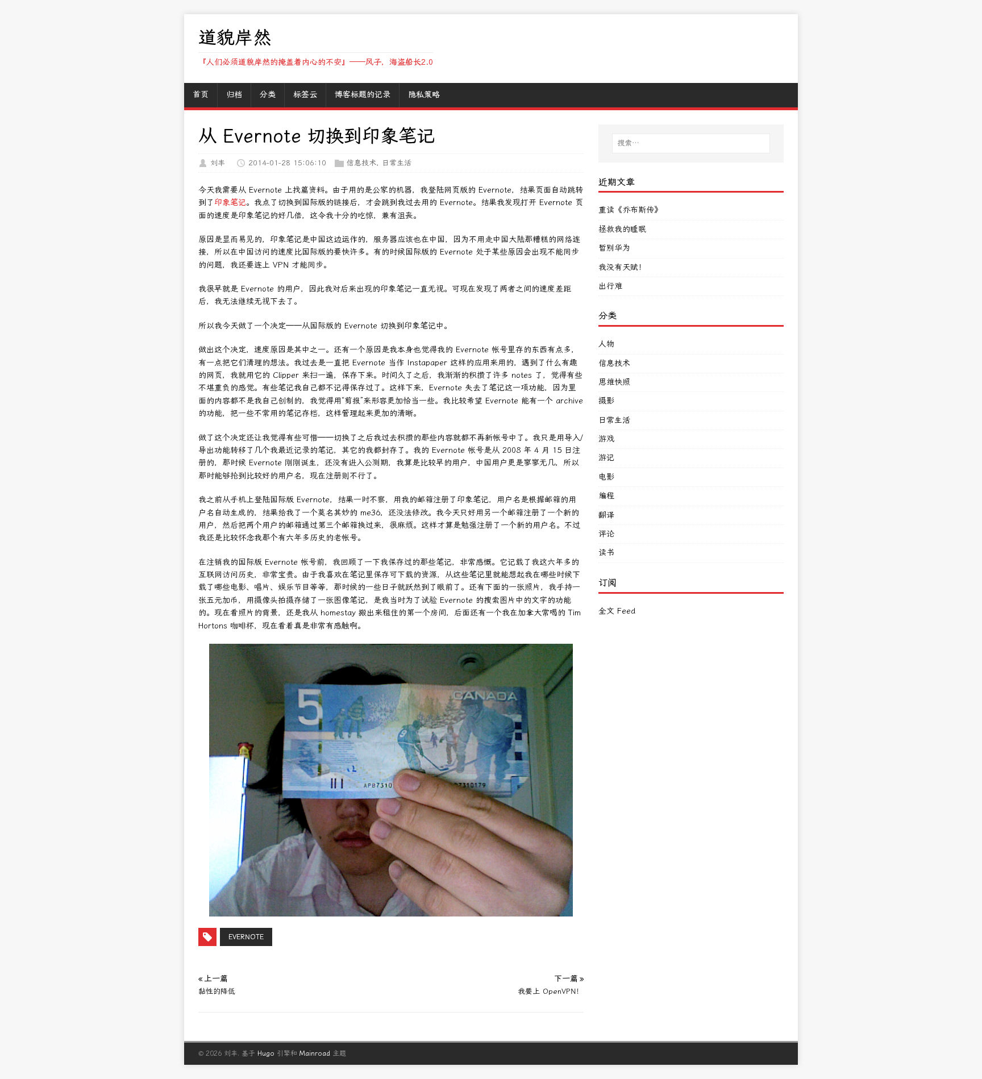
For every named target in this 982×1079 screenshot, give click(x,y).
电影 (606, 477)
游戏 (606, 439)
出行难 (610, 286)
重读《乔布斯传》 (630, 210)
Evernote (246, 937)
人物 (606, 344)
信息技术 (361, 163)
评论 (606, 534)
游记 (606, 458)
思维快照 (614, 382)
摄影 (606, 401)
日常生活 (396, 163)
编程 (606, 496)
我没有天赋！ (622, 267)
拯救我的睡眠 (622, 229)
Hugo (265, 1053)
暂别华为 (614, 248)
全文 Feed (616, 611)
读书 (606, 552)
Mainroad (314, 1053)
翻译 (606, 515)
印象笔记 (230, 202)
